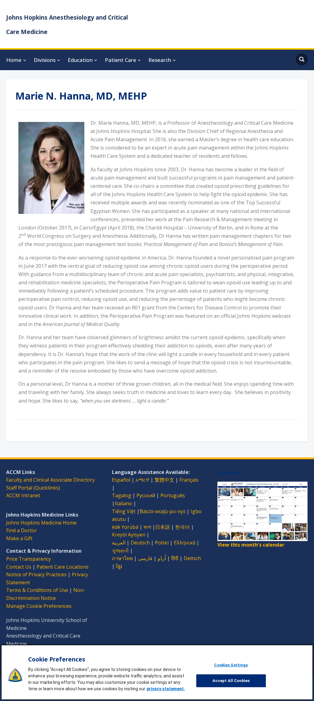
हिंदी (174, 558)
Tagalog (121, 495)
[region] (157, 672)
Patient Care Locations (62, 566)
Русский (145, 495)
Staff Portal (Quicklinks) (33, 487)
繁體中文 (164, 479)
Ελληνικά (184, 542)
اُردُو (162, 558)
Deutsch (140, 542)
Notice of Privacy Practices (36, 574)
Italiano (123, 503)
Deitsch (192, 558)
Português (172, 495)
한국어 (182, 527)
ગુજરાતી (120, 550)
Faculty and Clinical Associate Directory (50, 479)
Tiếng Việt (124, 511)
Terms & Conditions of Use (37, 590)
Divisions (45, 59)
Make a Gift (19, 538)
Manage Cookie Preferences (38, 606)
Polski (162, 542)
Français (188, 479)
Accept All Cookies (231, 680)
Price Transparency (28, 558)
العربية (118, 542)
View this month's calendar (250, 544)
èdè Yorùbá (125, 527)
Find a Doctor (21, 530)
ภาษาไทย (122, 558)
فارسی (145, 558)
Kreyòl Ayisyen (128, 534)
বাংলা (147, 527)
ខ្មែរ (119, 566)
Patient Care (120, 59)
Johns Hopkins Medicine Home (41, 522)
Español (121, 479)
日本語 (162, 527)
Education (80, 59)
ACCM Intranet (23, 495)
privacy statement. (166, 688)
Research (159, 59)
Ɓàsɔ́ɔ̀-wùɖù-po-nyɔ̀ (163, 511)
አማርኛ (142, 479)
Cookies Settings (231, 665)
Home (13, 59)
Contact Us (18, 566)
